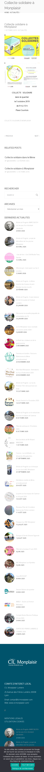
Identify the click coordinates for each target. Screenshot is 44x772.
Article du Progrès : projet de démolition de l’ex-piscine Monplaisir (25, 241)
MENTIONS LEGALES (13, 718)
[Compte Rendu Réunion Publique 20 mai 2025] (9, 618)
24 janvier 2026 (22, 319)
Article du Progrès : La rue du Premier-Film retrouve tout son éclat (26, 386)
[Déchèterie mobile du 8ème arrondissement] (9, 483)
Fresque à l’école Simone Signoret (27, 535)
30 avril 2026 (21, 247)
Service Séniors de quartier (25, 589)
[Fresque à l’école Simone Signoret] (9, 537)
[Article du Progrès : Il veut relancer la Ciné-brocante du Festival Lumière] (9, 301)
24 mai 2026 (20, 231)
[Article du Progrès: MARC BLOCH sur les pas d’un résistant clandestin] (9, 226)
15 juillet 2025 (21, 525)
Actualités (14, 12)
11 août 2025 (21, 512)
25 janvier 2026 (22, 305)
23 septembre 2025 (23, 472)
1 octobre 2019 (10, 30)
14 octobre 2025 (22, 403)
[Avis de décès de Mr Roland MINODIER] (9, 443)
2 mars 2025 (20, 634)
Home (6, 12)
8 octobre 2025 (22, 418)
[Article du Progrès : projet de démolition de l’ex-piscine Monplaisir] (9, 242)
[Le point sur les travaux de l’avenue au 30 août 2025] (9, 497)
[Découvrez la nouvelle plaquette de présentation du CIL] (9, 316)
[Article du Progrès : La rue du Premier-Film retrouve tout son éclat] (9, 386)
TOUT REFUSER (28, 765)
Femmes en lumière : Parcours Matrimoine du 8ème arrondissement (26, 356)
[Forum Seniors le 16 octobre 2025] (9, 402)
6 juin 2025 (20, 552)
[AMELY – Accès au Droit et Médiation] (9, 605)
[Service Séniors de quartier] (9, 591)
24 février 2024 (23, 161)
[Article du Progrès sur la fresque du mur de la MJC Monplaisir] (9, 470)
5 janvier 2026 (21, 332)
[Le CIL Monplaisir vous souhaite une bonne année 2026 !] (9, 330)
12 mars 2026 (21, 273)
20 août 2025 (21, 485)
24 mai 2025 (20, 592)
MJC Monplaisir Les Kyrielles (25, 562)
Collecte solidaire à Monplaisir (17, 120)
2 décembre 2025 (22, 346)
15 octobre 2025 (22, 391)
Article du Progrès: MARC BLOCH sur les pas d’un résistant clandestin (27, 225)
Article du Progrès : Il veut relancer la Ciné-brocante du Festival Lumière (27, 300)
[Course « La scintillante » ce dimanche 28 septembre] (9, 456)
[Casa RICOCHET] (9, 578)
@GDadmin (11, 161)
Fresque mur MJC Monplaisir (25, 522)
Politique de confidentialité (22, 768)
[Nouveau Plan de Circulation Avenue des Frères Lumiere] (9, 510)
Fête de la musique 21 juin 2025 (26, 549)
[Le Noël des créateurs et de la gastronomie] (9, 343)
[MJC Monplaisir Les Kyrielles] (9, 564)
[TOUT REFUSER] (41, 759)
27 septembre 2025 (23, 458)
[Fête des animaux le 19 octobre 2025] (9, 429)
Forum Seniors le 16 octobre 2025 (27, 400)
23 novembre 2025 (23, 362)
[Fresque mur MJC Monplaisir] (9, 524)
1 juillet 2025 (21, 538)
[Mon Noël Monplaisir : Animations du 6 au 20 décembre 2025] (9, 373)
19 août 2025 (21, 499)
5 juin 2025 (20, 565)
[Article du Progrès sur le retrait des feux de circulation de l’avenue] (9, 416)
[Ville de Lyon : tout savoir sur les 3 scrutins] (9, 271)
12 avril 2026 (21, 260)
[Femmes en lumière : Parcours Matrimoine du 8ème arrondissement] (9, 357)
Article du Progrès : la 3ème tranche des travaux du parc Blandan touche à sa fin (25, 284)
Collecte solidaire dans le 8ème (20, 157)
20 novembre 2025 (23, 375)
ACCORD (15, 765)
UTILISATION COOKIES (14, 721)
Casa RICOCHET (21, 576)
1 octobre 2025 (22, 445)
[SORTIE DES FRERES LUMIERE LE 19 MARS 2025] (9, 632)
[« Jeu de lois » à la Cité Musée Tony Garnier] (9, 258)
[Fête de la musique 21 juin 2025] (9, 551)
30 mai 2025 (20, 579)
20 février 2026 (22, 290)
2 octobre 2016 (23, 172)
